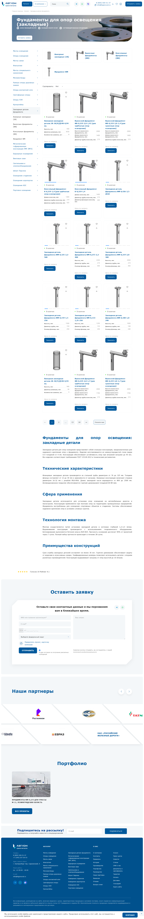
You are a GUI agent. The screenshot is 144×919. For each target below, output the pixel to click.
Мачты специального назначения (21, 71)
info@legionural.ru (104, 5)
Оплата (115, 877)
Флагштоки (17, 65)
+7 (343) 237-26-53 (20, 857)
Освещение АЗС (19, 185)
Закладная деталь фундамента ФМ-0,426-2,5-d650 (117, 191)
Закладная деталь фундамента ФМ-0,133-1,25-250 (85, 317)
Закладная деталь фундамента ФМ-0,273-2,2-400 (87, 254)
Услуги (115, 853)
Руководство (97, 872)
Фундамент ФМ (19, 139)
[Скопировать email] (95, 5)
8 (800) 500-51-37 (103, 3)
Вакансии (96, 878)
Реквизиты (97, 859)
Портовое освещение (22, 190)
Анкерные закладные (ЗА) (22, 118)
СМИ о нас (117, 865)
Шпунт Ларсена (19, 171)
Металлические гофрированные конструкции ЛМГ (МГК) (22, 146)
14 (79, 422)
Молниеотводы (19, 78)
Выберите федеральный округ (32, 637)
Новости (116, 859)
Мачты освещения (20, 51)
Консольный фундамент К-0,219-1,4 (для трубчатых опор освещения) (56, 191)
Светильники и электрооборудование (22, 165)
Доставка (116, 880)
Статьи (115, 862)
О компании (97, 853)
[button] (121, 691)
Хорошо (130, 915)
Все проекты (22, 811)
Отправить (28, 650)
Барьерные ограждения (23, 154)
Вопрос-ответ (98, 884)
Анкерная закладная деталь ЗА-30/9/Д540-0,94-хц (56, 381)
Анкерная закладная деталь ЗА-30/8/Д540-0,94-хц (56, 123)
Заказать (49, 146)
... (66, 422)
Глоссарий (117, 883)
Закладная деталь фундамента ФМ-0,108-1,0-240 (117, 317)
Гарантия (116, 874)
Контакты (96, 856)
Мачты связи (18, 61)
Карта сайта (117, 887)
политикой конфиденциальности (85, 652)
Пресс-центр (117, 856)
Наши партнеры (98, 875)
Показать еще (99, 422)
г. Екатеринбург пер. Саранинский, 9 (26, 864)
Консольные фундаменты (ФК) (23, 133)
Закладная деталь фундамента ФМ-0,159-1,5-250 (56, 317)
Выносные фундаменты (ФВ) (22, 125)
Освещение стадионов (22, 176)
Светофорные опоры (21, 95)
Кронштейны (18, 104)
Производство (98, 865)
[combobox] (21, 630)
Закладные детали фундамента (20, 111)
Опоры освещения (20, 56)
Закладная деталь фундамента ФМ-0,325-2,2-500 (56, 254)
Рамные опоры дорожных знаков (23, 84)
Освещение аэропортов (23, 180)
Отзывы (96, 881)
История (96, 862)
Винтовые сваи (19, 158)
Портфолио (97, 869)
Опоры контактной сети (23, 90)
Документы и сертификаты (118, 870)
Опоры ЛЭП (18, 100)
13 (72, 422)
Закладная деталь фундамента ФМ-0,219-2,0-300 (117, 254)
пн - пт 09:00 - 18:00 (20, 870)
